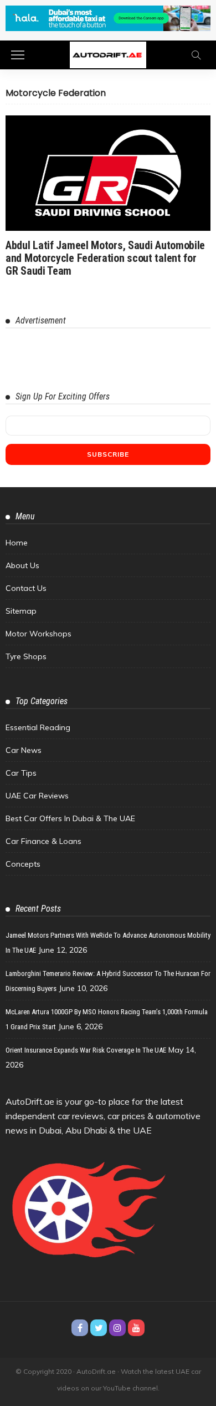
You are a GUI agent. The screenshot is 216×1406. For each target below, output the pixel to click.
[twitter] (98, 1327)
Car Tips (21, 773)
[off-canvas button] (17, 55)
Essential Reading (38, 727)
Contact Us (26, 588)
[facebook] (79, 1327)
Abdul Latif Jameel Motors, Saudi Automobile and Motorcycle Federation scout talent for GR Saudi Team (105, 258)
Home (17, 543)
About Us (22, 565)
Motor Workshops (38, 634)
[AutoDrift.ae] (108, 54)
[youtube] (136, 1327)
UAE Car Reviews (37, 796)
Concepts (23, 864)
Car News (24, 750)
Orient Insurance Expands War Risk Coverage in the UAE (86, 1050)
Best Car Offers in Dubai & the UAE (70, 818)
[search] (196, 55)
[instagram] (117, 1327)
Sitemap (21, 611)
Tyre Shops (26, 656)
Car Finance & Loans (43, 841)
